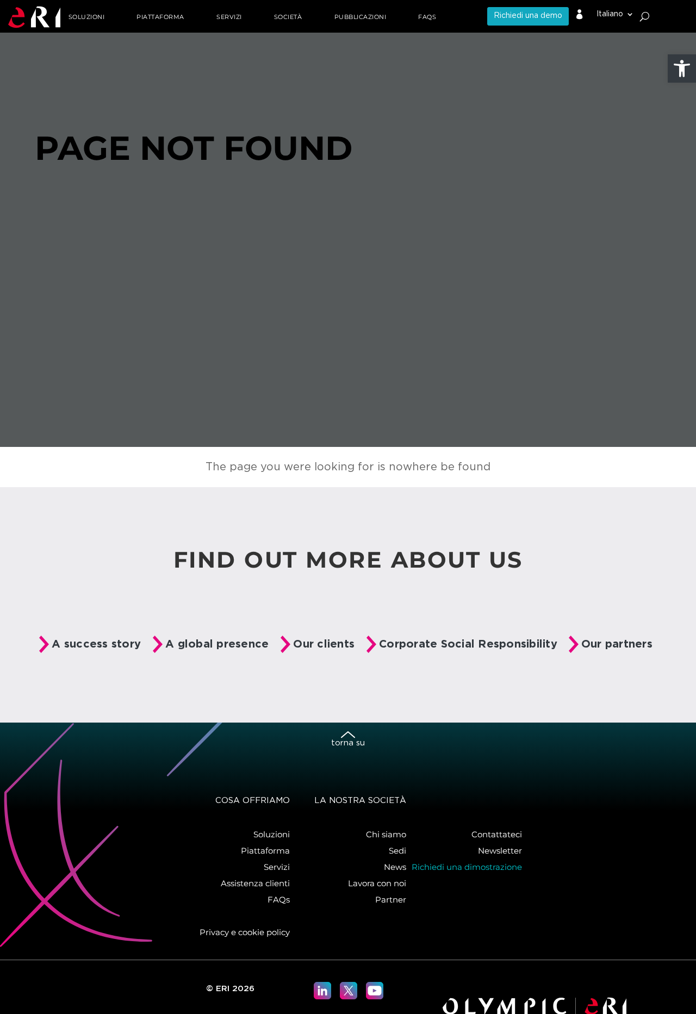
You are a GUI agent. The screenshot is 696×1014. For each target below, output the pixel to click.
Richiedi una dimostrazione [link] (467, 867)
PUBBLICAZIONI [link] (360, 17)
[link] (682, 68)
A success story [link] (96, 644)
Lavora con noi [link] (377, 883)
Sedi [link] (397, 850)
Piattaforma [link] (265, 850)
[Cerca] (644, 16)
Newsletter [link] (500, 850)
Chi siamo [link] (386, 834)
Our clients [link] (324, 644)
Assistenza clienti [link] (255, 883)
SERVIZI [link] (229, 17)
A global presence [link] (217, 644)
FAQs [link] (427, 17)
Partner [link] (390, 899)
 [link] (580, 14)
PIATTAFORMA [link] (160, 17)
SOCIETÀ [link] (288, 17)
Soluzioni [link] (87, 17)
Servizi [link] (277, 867)
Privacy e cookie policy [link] (245, 932)
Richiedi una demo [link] (528, 16)
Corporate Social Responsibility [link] (468, 644)
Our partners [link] (616, 644)
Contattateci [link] (496, 834)
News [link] (395, 867)
